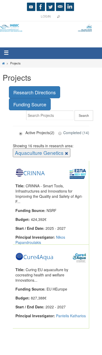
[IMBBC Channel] (31, 7)
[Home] (3, 63)
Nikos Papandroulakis (40, 239)
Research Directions (34, 92)
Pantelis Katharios (71, 315)
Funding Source (29, 104)
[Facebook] (41, 7)
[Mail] (60, 7)
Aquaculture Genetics (40, 152)
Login (46, 16)
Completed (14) (76, 132)
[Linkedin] (70, 7)
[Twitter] (50, 7)
